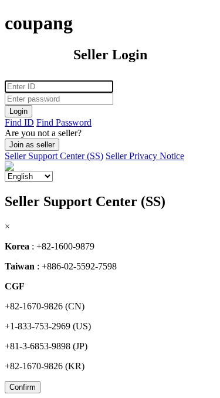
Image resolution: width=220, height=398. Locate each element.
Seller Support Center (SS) (54, 156)
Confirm (22, 387)
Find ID (19, 122)
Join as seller (32, 144)
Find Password (64, 122)
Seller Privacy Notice (145, 156)
